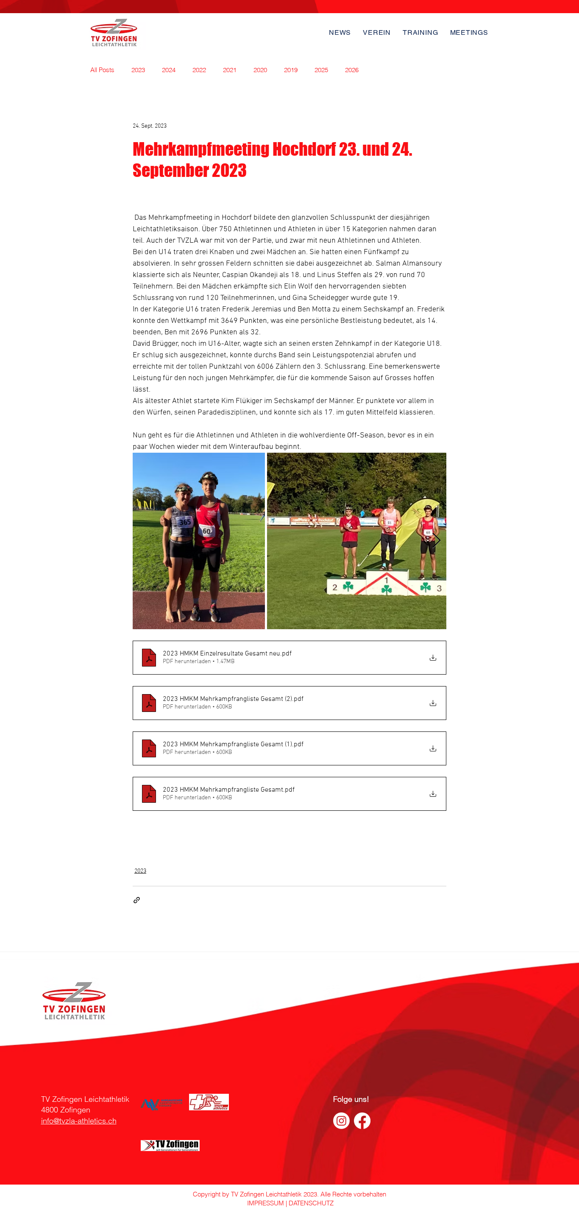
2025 (321, 70)
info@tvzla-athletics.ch (79, 1121)
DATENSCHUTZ (311, 1203)
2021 (230, 70)
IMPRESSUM (264, 1203)
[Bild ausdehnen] (199, 541)
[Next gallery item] (436, 541)
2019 (291, 70)
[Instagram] (341, 1120)
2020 (260, 70)
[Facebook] (362, 1120)
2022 (199, 70)
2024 (168, 70)
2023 (138, 70)
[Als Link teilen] (137, 900)
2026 (352, 70)
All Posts (102, 70)
